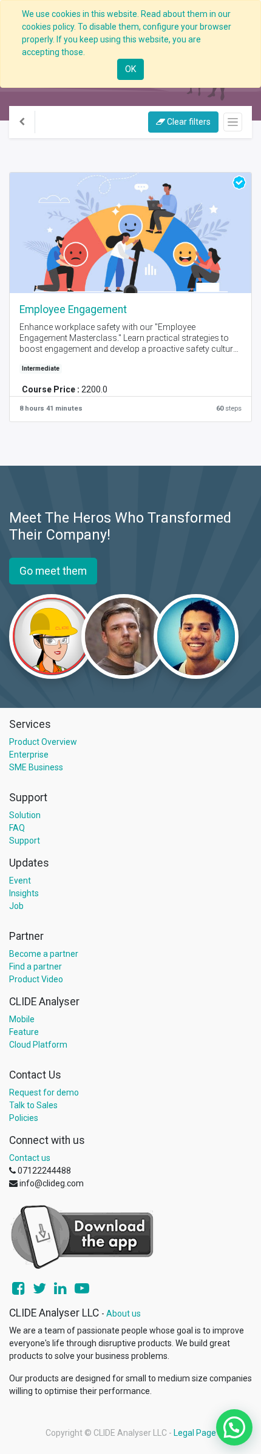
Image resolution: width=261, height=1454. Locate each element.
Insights (24, 893)
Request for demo (44, 1092)
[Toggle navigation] (232, 122)
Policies (23, 1118)
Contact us (29, 1158)
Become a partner (43, 954)
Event (20, 880)
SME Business (36, 767)
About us (123, 1313)
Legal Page (195, 1433)
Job (16, 906)
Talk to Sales (33, 1105)
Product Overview (43, 742)
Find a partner (35, 966)
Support (24, 840)
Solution (25, 815)
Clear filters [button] (188, 122)
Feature (24, 1032)
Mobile (22, 1019)
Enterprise (29, 754)
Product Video (36, 979)
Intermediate (40, 368)
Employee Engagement (73, 309)
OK (130, 69)
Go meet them (53, 571)
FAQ (17, 828)
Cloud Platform (38, 1044)
